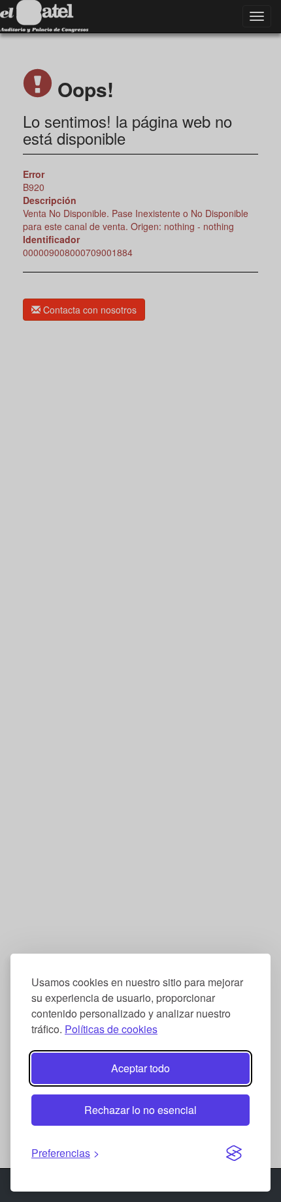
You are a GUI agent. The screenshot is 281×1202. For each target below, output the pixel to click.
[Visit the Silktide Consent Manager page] (234, 1153)
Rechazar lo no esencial (140, 1109)
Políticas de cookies (111, 1028)
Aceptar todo (140, 1068)
